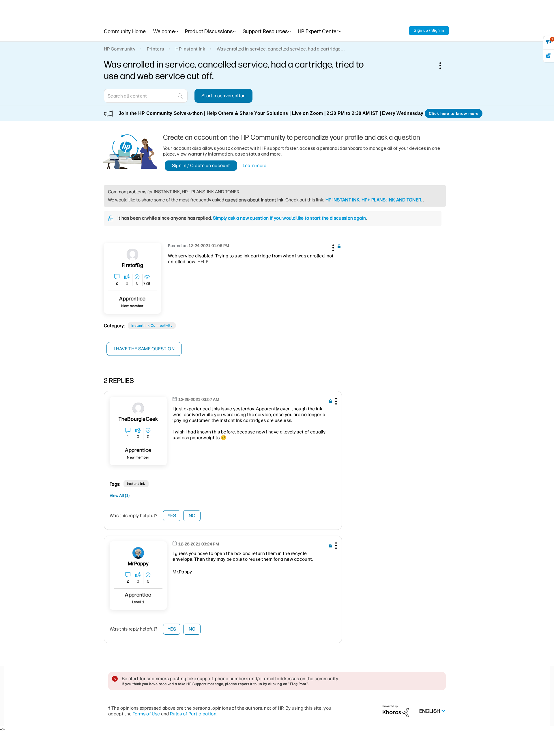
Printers (155, 49)
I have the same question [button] (144, 348)
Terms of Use (146, 714)
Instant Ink (136, 484)
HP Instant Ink (190, 49)
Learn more (255, 165)
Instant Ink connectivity (152, 326)
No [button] (192, 515)
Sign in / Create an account (201, 165)
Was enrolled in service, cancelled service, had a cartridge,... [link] (281, 49)
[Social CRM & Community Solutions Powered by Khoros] (396, 710)
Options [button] (443, 65)
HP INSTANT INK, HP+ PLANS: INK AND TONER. (373, 200)
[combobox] (146, 96)
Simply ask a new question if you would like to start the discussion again (289, 218)
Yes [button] (172, 515)
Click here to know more (453, 113)
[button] (332, 247)
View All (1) (120, 495)
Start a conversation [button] (223, 95)
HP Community (119, 49)
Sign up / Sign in (429, 30)
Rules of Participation (193, 714)
